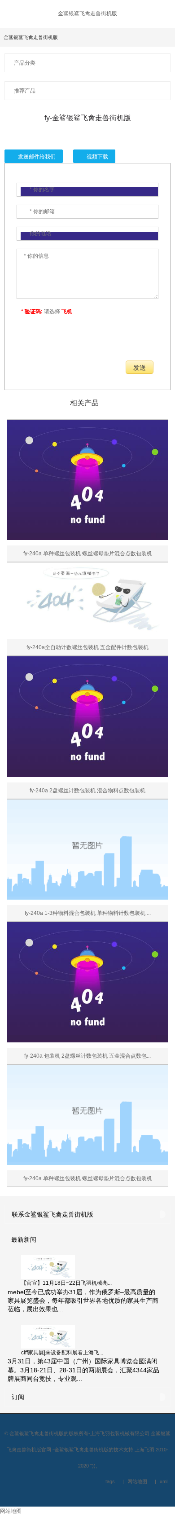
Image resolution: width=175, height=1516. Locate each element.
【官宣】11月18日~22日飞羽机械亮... (66, 1283)
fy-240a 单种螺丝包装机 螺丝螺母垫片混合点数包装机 (87, 553)
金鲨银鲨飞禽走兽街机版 (87, 13)
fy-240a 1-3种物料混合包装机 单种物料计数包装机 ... (88, 913)
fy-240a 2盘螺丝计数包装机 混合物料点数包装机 (87, 790)
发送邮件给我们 (37, 157)
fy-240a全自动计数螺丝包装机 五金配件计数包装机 (87, 647)
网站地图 (11, 1511)
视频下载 (97, 157)
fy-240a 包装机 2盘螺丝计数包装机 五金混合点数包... (87, 1056)
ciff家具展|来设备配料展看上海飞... (62, 1352)
